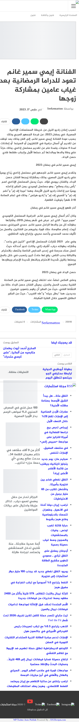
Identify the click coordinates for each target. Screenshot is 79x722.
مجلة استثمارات (55, 386)
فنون (74, 63)
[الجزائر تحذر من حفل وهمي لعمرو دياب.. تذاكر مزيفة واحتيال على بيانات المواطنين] (20, 481)
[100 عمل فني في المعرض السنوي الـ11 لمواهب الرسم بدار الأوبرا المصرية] (20, 392)
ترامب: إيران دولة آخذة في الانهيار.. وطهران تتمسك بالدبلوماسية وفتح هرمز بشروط (54, 512)
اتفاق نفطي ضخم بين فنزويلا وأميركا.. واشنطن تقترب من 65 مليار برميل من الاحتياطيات (54, 489)
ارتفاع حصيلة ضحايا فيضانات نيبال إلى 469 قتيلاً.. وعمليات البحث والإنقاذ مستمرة (37, 662)
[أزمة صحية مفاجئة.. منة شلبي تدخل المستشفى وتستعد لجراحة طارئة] (23, 528)
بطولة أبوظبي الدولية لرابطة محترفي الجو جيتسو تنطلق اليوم (57, 373)
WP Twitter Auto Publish (24, 720)
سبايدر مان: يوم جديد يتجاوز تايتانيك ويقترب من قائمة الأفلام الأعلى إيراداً (54, 466)
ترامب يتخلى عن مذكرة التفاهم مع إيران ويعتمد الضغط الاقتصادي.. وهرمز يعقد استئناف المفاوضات (37, 684)
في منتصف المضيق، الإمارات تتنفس (55, 450)
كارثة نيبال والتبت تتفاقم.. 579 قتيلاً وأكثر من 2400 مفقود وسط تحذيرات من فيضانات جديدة (36, 596)
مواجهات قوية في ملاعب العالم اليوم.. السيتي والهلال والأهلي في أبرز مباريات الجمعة (39, 673)
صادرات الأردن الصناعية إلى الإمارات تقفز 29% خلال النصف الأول (54, 417)
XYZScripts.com (58, 720)
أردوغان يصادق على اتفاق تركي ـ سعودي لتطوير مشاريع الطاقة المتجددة (55, 558)
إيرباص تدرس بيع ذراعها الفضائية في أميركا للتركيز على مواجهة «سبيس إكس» (54, 434)
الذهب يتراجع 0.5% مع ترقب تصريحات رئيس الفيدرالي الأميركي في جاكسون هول (41, 629)
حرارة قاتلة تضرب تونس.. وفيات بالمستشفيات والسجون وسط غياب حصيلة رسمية (55, 535)
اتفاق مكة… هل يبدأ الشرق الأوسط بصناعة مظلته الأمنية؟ (54, 401)
